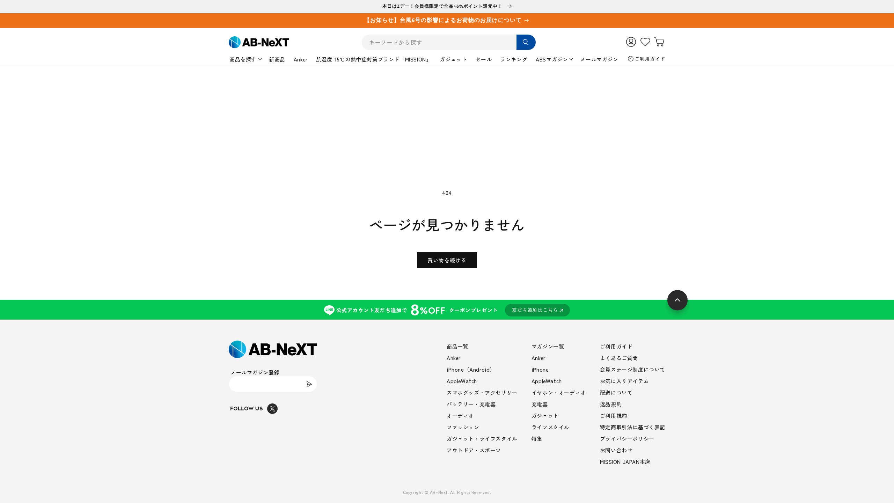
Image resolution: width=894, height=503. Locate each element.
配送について (616, 392)
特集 (537, 438)
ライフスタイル (551, 427)
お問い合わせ (616, 450)
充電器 (540, 404)
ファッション (463, 427)
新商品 (277, 59)
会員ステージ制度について (632, 369)
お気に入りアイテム (624, 381)
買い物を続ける (447, 260)
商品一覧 (457, 346)
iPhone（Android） (471, 369)
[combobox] (449, 42)
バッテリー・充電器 (471, 404)
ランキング (513, 59)
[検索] (526, 42)
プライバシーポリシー (627, 438)
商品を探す (243, 59)
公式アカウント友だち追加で (447, 310)
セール (483, 59)
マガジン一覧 (548, 346)
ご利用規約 (613, 415)
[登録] (309, 384)
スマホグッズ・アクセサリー (482, 392)
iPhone (540, 369)
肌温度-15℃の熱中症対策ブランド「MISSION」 (374, 59)
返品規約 (611, 404)
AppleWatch (462, 381)
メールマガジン (599, 59)
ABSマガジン (552, 59)
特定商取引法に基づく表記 (632, 427)
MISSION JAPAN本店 (625, 461)
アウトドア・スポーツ (474, 450)
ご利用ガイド (650, 58)
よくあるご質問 (619, 358)
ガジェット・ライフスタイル (482, 438)
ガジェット (453, 59)
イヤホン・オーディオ (559, 392)
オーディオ (460, 415)
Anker (301, 59)
